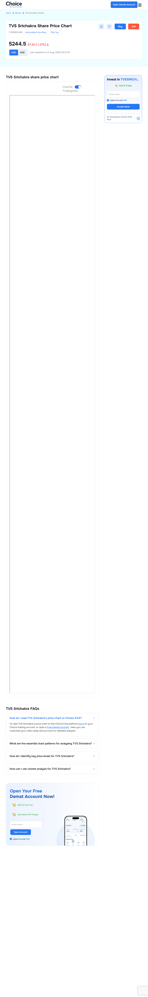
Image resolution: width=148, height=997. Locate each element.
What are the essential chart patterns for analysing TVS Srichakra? (51, 743)
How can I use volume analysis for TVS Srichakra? (40, 768)
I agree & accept (21, 839)
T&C (28, 839)
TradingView (70, 90)
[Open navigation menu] (139, 4)
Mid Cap (55, 32)
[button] (101, 26)
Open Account (20, 832)
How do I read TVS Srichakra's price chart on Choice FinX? (46, 718)
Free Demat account (58, 727)
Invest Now (123, 106)
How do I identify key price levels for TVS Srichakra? (42, 756)
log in (81, 723)
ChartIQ (67, 87)
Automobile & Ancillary (35, 32)
